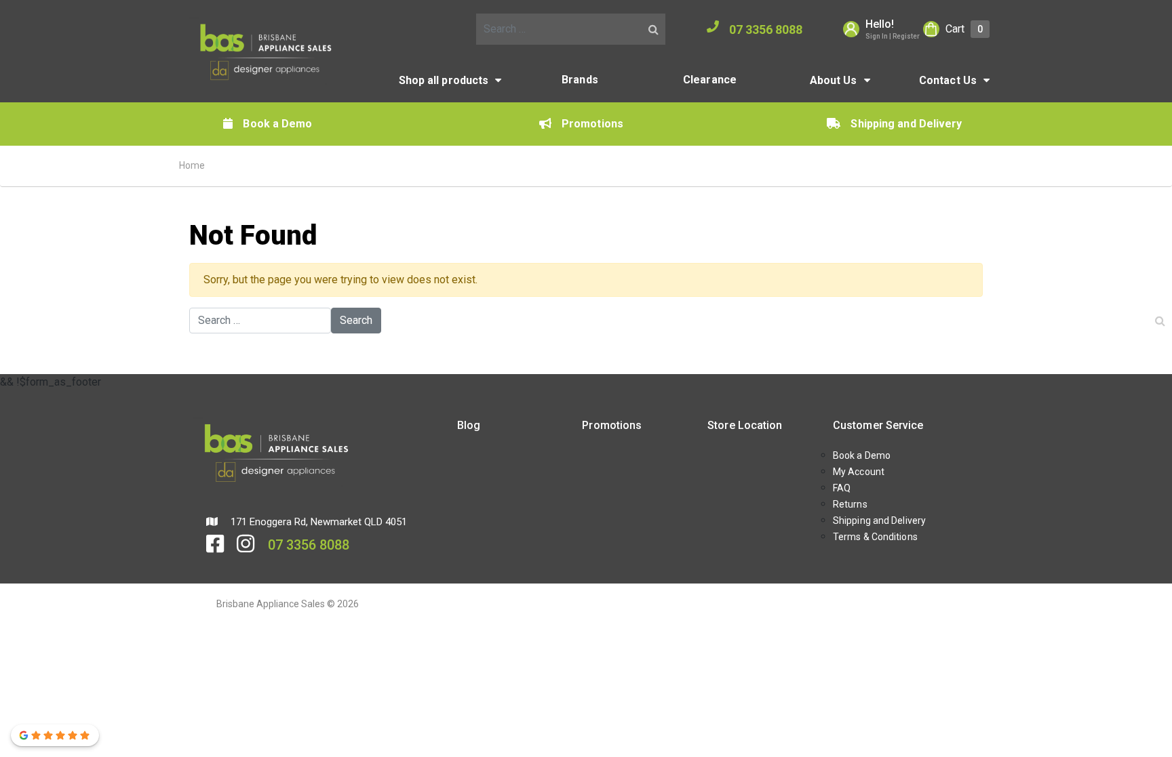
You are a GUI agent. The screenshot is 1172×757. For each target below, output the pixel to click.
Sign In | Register (892, 36)
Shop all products (444, 80)
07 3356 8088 (765, 29)
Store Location (744, 425)
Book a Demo (277, 123)
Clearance (710, 79)
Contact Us (948, 80)
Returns (850, 504)
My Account (858, 471)
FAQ (842, 488)
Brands (580, 79)
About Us (833, 80)
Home (192, 165)
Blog (468, 425)
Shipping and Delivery (906, 123)
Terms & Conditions (875, 536)
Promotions (592, 123)
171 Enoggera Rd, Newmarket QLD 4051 (317, 522)
